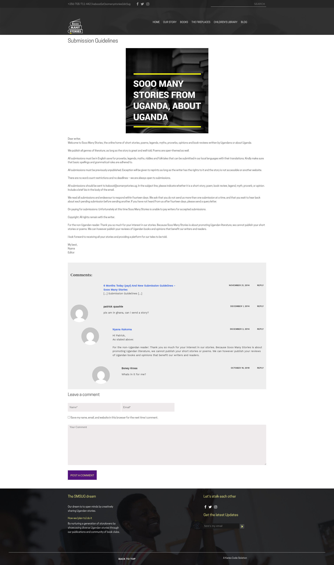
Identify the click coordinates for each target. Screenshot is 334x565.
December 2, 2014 (240, 329)
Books (184, 22)
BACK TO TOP (126, 559)
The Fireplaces (201, 22)
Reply (260, 285)
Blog (244, 22)
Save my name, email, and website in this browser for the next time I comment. (114, 418)
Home (156, 22)
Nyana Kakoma (122, 329)
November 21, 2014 (239, 285)
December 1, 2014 (240, 306)
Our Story (170, 22)
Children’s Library (225, 22)
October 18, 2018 (240, 368)
